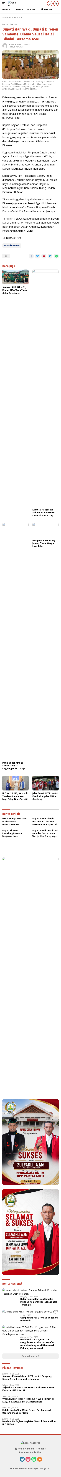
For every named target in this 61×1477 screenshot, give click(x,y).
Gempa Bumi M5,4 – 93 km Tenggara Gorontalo (39, 1319)
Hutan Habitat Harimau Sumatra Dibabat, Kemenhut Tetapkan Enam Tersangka (38, 1302)
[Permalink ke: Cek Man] (4, 45)
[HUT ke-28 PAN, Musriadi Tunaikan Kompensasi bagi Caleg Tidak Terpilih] (15, 783)
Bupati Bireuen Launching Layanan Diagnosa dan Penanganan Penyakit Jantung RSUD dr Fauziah (14, 833)
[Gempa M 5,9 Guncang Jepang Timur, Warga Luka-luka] (45, 530)
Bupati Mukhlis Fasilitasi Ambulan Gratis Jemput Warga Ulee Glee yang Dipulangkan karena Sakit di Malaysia (45, 833)
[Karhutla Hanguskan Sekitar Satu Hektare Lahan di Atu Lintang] (45, 388)
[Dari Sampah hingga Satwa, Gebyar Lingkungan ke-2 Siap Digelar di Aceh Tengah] (15, 641)
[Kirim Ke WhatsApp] (56, 256)
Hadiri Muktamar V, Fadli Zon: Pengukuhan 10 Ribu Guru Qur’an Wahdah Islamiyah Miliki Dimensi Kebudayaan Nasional (37, 1344)
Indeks (30, 1448)
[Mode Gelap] (50, 3)
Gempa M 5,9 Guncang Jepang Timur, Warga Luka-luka (43, 543)
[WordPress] (22, 1459)
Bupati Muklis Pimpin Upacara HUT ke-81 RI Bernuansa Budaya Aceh (44, 821)
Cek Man (26, 44)
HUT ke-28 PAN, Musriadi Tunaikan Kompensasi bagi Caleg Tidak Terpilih (15, 796)
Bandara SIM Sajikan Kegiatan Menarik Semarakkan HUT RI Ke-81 (29, 1423)
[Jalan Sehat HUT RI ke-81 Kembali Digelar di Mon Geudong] (45, 783)
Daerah (13, 24)
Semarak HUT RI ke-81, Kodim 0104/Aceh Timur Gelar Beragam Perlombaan (14, 290)
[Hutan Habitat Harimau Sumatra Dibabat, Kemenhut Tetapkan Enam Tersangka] (30, 1292)
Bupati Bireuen (15, 44)
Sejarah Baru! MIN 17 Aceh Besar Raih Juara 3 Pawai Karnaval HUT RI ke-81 (28, 1389)
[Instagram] (27, 1459)
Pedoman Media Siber (30, 1452)
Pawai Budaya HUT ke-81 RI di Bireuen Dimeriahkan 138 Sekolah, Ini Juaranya (14, 821)
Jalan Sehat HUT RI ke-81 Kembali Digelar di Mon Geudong (45, 796)
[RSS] (39, 1459)
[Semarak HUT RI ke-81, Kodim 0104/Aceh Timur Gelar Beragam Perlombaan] (15, 277)
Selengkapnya (29, 1356)
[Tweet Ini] (37, 256)
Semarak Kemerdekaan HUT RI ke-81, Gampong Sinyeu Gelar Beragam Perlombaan (27, 1378)
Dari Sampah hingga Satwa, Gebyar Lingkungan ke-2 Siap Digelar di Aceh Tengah (14, 766)
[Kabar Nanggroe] (16, 3)
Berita (5, 24)
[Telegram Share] (50, 256)
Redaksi (42, 1448)
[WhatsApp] (33, 1459)
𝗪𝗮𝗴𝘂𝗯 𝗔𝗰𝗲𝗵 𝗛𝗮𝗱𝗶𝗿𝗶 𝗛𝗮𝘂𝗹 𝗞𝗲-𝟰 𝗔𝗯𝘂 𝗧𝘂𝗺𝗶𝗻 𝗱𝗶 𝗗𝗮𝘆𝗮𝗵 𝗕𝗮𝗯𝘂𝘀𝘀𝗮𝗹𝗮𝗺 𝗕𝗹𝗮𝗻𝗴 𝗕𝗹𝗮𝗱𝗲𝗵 (28, 1400)
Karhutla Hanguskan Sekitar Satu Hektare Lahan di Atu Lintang (43, 512)
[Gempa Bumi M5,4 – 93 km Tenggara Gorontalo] (28, 1311)
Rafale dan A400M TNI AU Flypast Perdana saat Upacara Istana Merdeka (26, 1411)
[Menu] (4, 3)
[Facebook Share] (31, 256)
